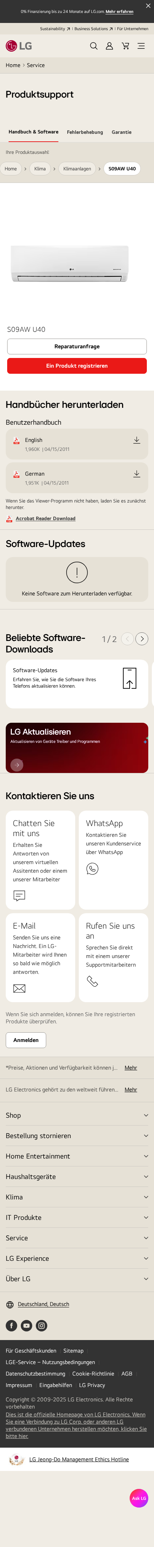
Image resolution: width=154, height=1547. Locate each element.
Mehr (131, 1067)
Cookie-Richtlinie (93, 1373)
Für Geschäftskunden (31, 1350)
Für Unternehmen (132, 28)
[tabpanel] (77, 457)
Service (36, 65)
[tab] (33, 133)
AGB (127, 1373)
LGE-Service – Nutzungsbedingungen (50, 1362)
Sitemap (73, 1350)
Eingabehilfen (55, 1385)
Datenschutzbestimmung (35, 1373)
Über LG (18, 1278)
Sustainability (52, 28)
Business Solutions (91, 28)
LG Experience (27, 1258)
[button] (94, 46)
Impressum (19, 1385)
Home (13, 65)
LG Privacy (92, 1385)
